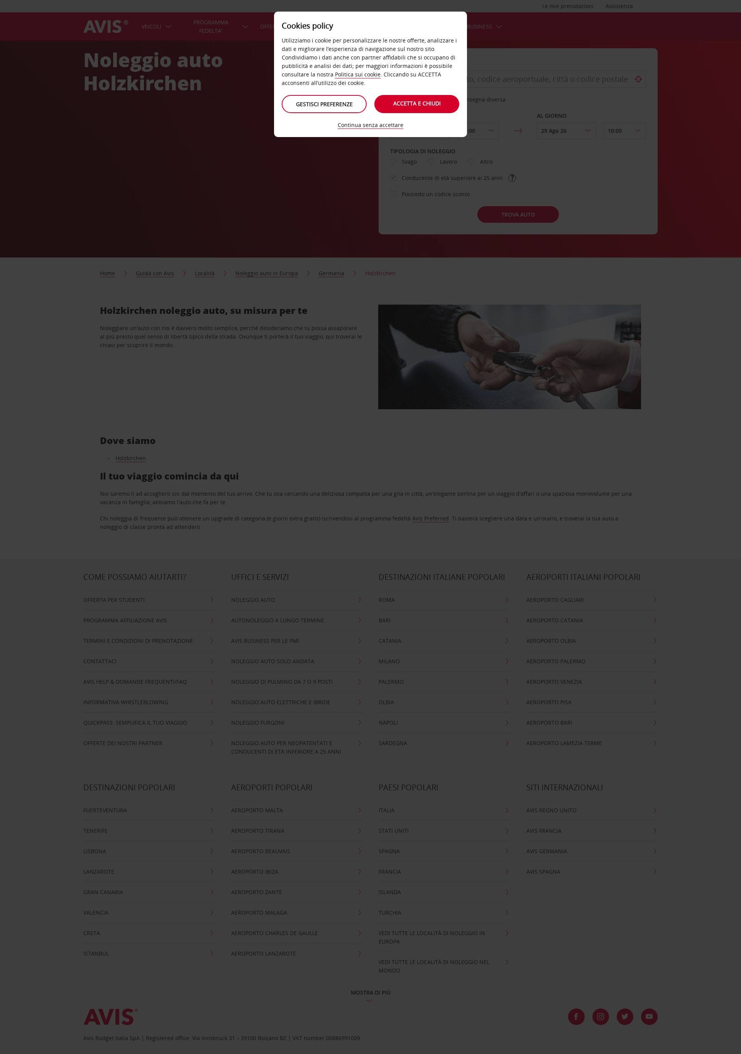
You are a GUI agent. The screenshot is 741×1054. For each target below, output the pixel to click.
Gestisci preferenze (324, 104)
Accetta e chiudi (417, 103)
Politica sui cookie (358, 74)
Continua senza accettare (370, 125)
